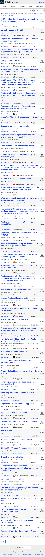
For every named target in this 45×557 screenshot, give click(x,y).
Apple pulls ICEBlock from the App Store (17, 404)
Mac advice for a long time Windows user (18, 289)
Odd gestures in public (10, 60)
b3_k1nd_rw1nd (18, 219)
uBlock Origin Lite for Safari (12, 479)
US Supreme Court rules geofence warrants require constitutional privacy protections (19, 50)
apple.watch (4, 63)
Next (3, 541)
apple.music (4, 333)
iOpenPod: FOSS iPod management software (19, 117)
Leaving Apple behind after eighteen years (18, 298)
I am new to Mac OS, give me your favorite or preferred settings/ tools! (19, 489)
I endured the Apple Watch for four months (19, 146)
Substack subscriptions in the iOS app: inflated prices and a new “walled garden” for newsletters (19, 468)
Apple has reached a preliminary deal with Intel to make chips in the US (18, 136)
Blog (14, 552)
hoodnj (15, 131)
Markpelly (16, 495)
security (10, 482)
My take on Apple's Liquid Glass (14, 412)
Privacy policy (27, 554)
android (3, 87)
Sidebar (41, 2)
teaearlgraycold (18, 454)
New (30, 6)
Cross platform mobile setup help (15, 126)
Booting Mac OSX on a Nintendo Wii (16, 178)
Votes (13, 6)
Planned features (7, 554)
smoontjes (16, 506)
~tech (16, 2)
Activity (5, 6)
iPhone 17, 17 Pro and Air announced (16, 448)
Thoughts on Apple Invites (12, 457)
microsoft (4, 292)
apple (2, 24)
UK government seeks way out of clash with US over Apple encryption (19, 510)
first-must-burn (17, 295)
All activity (39, 6)
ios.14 (7, 24)
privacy (3, 54)
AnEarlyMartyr (17, 336)
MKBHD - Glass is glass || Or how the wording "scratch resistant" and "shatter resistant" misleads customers (20, 167)
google (9, 54)
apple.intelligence (9, 283)
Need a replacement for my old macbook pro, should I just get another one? (19, 244)
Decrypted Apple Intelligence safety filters (18, 531)
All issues (16, 554)
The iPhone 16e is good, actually (14, 319)
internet (8, 270)
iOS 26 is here (6, 430)
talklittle (15, 27)
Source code (37, 552)
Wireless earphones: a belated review (16, 439)
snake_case (16, 251)
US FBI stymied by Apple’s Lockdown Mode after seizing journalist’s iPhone (19, 255)
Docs (5, 552)
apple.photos (8, 424)
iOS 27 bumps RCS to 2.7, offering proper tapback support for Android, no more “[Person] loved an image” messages (18, 82)
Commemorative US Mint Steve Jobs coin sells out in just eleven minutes (18, 107)
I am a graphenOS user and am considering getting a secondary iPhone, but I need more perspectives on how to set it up (19, 211)
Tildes (9, 2)
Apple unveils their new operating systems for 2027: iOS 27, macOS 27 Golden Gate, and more (20, 95)
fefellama (16, 400)
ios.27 (13, 87)
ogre (14, 389)
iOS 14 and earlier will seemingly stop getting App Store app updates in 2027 (19, 20)
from (31, 10)
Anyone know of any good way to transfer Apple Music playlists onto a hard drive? (18, 329)
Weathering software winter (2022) (15, 351)
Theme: (16, 547)
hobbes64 (16, 206)
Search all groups (7, 15)
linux (7, 301)
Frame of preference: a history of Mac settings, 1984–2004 (16, 361)
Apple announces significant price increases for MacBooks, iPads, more (19, 70)
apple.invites (5, 460)
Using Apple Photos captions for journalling (19, 421)
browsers (3, 482)
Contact (24, 552)
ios (12, 129)
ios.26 (8, 237)
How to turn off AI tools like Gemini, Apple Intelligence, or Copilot (18, 340)
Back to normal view (38, 14)
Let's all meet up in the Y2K (12, 30)
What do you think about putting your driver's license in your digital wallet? (20, 199)
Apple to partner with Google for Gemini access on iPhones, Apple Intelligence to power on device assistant (18, 278)
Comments (22, 6)
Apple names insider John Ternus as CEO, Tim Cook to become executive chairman (20, 188)
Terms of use (39, 554)
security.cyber (5, 259)
